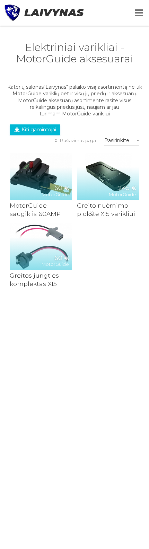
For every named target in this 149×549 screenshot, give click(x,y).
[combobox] (121, 140)
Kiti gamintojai (38, 130)
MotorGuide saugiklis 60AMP (35, 209)
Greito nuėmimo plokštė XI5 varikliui (106, 209)
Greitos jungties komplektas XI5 (34, 279)
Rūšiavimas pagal (78, 140)
